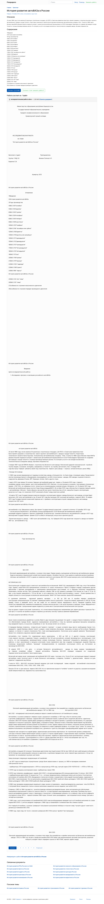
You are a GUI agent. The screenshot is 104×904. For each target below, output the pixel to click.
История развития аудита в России (18, 872)
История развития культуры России (65, 872)
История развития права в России (18, 888)
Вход (76, 2)
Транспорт (15, 7)
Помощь (81, 2)
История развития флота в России (18, 869)
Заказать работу (91, 2)
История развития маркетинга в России (66, 877)
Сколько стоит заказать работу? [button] (33, 90)
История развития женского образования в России (69, 866)
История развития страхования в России (51, 888)
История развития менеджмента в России (66, 874)
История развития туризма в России (80, 888)
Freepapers (18, 899)
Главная (9, 7)
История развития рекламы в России (19, 874)
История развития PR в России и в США (19, 866)
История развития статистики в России (66, 869)
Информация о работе (26, 856)
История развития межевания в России (19, 877)
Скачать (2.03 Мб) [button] (14, 90)
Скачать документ (46, 99)
